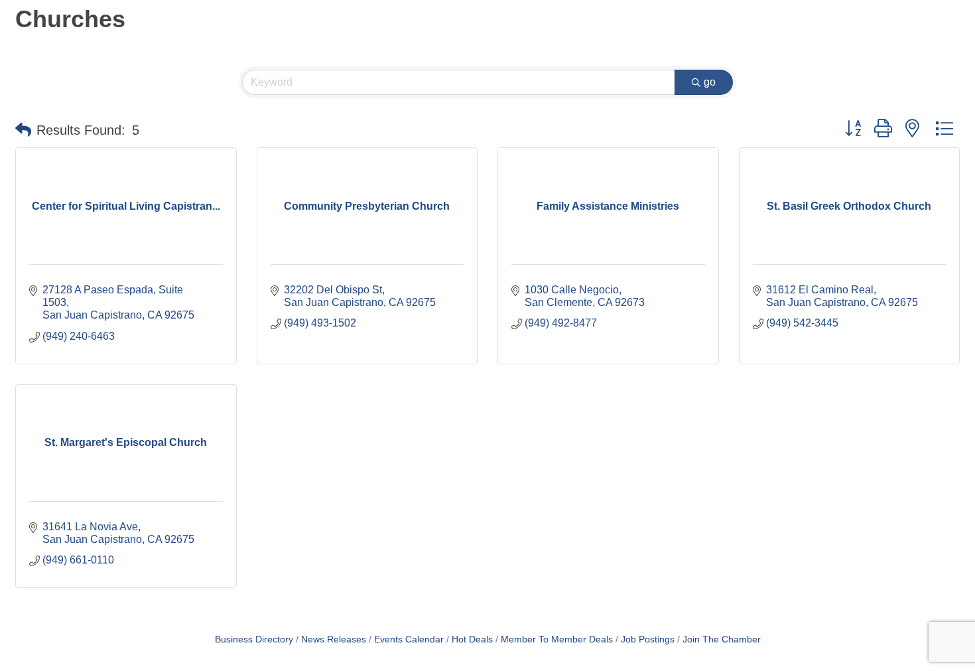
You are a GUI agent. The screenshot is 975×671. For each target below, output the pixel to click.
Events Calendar (409, 639)
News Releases (333, 639)
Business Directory (254, 639)
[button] (23, 130)
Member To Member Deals (557, 639)
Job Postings (648, 639)
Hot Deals (472, 639)
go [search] (710, 82)
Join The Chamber (721, 639)
